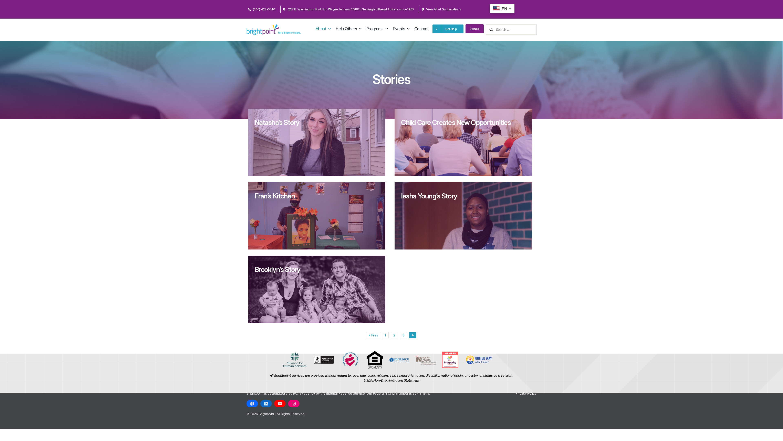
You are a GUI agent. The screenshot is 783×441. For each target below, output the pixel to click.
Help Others (346, 28)
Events (399, 28)
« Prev (373, 335)
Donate (474, 28)
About (321, 28)
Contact (421, 28)
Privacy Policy (525, 393)
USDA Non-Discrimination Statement (391, 380)
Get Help (451, 29)
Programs (375, 28)
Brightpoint (267, 414)
